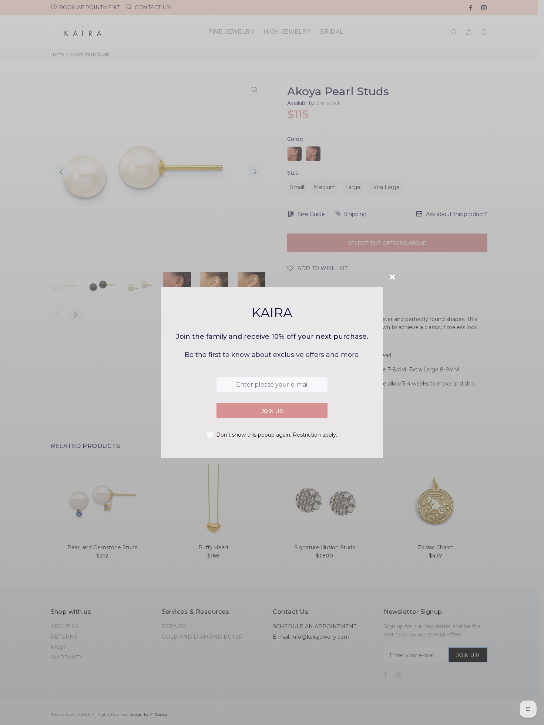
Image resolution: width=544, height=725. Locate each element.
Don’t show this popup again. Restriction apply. (276, 434)
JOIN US (272, 411)
